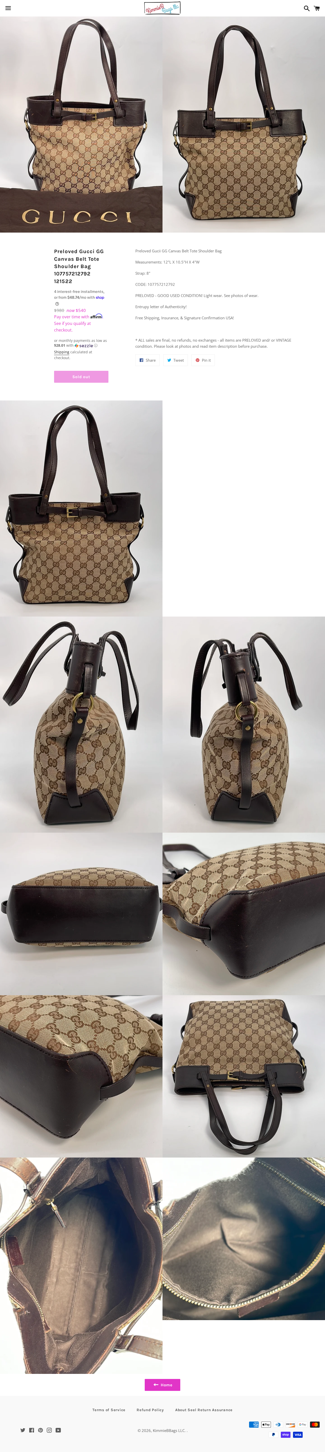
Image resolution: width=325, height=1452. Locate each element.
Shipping (61, 351)
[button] (81, 343)
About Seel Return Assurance (204, 1410)
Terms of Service (108, 1410)
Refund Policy (150, 1410)
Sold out (81, 376)
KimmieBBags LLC (169, 1430)
